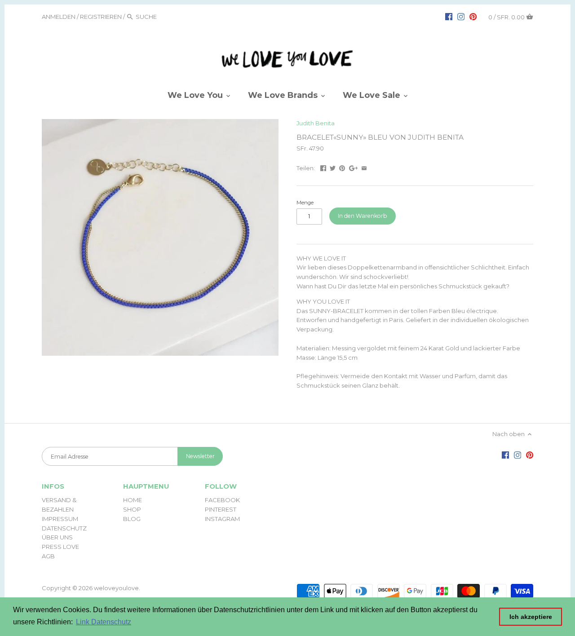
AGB (48, 556)
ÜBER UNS (57, 537)
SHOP (132, 509)
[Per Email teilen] (364, 167)
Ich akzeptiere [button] (530, 616)
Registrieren (101, 16)
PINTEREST (220, 509)
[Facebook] (448, 16)
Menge (305, 202)
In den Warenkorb (362, 215)
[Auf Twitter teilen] (333, 167)
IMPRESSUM (60, 518)
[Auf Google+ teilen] (353, 167)
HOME (132, 500)
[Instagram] (460, 16)
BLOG (132, 518)
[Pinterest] (473, 16)
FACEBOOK (222, 500)
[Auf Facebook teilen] (323, 167)
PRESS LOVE (60, 546)
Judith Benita (315, 123)
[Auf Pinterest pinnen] (342, 167)
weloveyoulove (116, 588)
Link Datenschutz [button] (103, 622)
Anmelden (58, 16)
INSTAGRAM (222, 518)
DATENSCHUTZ (64, 528)
